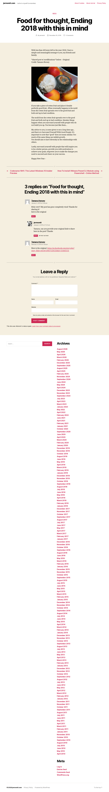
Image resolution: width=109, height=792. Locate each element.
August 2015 (62, 580)
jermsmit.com (9, 3)
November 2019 (63, 451)
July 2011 (61, 715)
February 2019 (63, 470)
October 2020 (62, 429)
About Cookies (79, 3)
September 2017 (63, 517)
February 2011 (62, 729)
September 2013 (63, 644)
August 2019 (62, 456)
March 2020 (61, 440)
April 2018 (61, 498)
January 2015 (62, 600)
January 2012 (62, 699)
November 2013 (63, 638)
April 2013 (61, 657)
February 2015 (62, 597)
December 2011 (63, 702)
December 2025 (63, 363)
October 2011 (62, 707)
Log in (59, 767)
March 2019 (61, 467)
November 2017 (63, 511)
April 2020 (61, 437)
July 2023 (61, 399)
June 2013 (61, 652)
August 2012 (62, 679)
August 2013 (62, 646)
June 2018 (61, 492)
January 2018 (62, 506)
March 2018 (61, 500)
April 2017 (61, 531)
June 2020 (61, 434)
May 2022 (61, 410)
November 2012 (63, 671)
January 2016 (62, 567)
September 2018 (63, 484)
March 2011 (61, 726)
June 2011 (61, 718)
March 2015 (61, 594)
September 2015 (63, 578)
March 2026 (61, 357)
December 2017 (63, 509)
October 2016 (62, 547)
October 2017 (62, 514)
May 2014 (61, 622)
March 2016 (61, 561)
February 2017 (62, 536)
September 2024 (63, 379)
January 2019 (62, 473)
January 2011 (62, 732)
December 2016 (63, 542)
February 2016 (63, 564)
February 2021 (62, 423)
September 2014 (63, 611)
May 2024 (61, 385)
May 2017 (61, 528)
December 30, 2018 (55, 35)
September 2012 (63, 677)
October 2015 (62, 575)
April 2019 (61, 465)
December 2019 (63, 448)
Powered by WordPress (42, 787)
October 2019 (62, 454)
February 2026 (63, 360)
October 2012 (62, 674)
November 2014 (63, 605)
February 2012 (62, 696)
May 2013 (61, 655)
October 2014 (62, 608)
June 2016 (61, 556)
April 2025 (61, 371)
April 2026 (61, 355)
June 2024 (61, 382)
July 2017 (61, 523)
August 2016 (62, 553)
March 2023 (61, 404)
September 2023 (63, 396)
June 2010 (61, 748)
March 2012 (61, 693)
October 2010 (62, 737)
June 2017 (61, 525)
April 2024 (61, 388)
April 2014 (61, 624)
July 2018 (61, 489)
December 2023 (63, 390)
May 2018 (61, 495)
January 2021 (62, 426)
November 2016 (63, 545)
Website (33, 307)
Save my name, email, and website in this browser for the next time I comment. (54, 315)
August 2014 (62, 613)
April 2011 (61, 724)
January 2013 (62, 666)
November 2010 (63, 735)
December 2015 (63, 569)
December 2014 (63, 602)
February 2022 (63, 415)
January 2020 (62, 445)
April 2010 (61, 754)
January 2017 (62, 539)
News (54, 13)
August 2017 (62, 520)
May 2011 (60, 721)
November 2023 (63, 393)
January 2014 (62, 633)
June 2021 (61, 418)
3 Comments (69, 35)
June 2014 (61, 619)
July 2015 (61, 583)
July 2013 (61, 649)
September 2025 (63, 366)
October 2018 (62, 481)
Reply (33, 216)
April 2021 (61, 421)
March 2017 (61, 534)
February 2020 (63, 443)
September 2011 (63, 710)
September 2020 (63, 432)
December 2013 (63, 635)
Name (33, 299)
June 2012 (61, 685)
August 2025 (62, 368)
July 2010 (61, 746)
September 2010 (63, 740)
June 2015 (61, 586)
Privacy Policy (101, 3)
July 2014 (61, 616)
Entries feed (62, 769)
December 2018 (63, 476)
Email (56, 299)
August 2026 (62, 349)
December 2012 (63, 668)
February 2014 (63, 630)
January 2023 (62, 407)
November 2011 (63, 704)
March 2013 (61, 660)
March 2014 (61, 627)
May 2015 (61, 589)
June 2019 (61, 459)
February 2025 (63, 374)
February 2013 (62, 663)
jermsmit (42, 35)
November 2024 (63, 377)
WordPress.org (63, 775)
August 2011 (62, 713)
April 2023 (61, 401)
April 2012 (61, 691)
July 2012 (61, 682)
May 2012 (61, 688)
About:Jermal (90, 3)
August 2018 (62, 487)
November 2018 (63, 478)
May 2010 (61, 751)
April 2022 (61, 412)
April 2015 (61, 591)
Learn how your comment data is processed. (46, 326)
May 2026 (61, 352)
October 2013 (62, 641)
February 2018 (63, 503)
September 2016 (63, 550)
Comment (34, 283)
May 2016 (61, 558)
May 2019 (61, 462)
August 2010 (62, 743)
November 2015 (63, 572)
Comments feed (63, 772)
